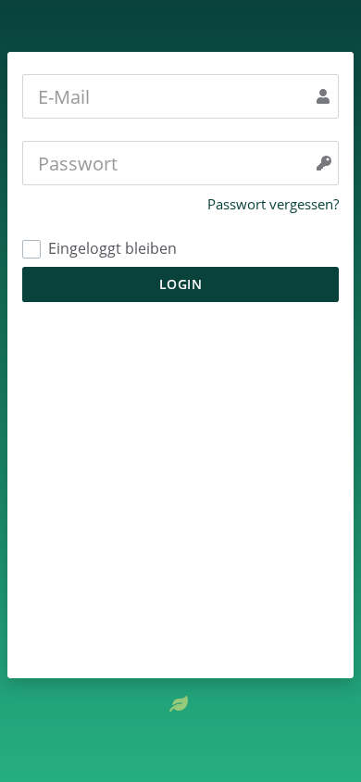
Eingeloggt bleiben (110, 248)
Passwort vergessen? (273, 204)
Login (181, 284)
